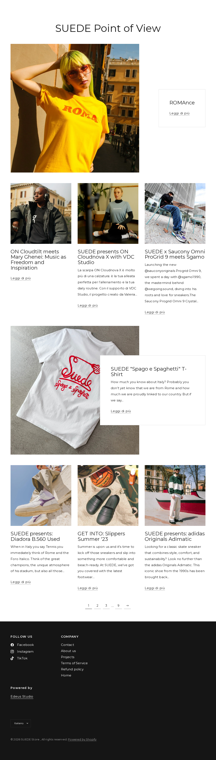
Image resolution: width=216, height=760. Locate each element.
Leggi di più (179, 113)
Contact (67, 645)
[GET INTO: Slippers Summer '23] (108, 495)
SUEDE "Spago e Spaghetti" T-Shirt (148, 371)
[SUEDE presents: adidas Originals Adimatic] (175, 495)
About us (68, 651)
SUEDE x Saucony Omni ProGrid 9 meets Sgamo (175, 254)
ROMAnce (182, 103)
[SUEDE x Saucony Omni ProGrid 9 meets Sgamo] (175, 213)
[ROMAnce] (75, 108)
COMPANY (70, 636)
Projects (67, 657)
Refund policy (72, 669)
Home (66, 675)
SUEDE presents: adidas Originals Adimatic (175, 536)
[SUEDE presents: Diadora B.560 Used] (41, 495)
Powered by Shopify (82, 739)
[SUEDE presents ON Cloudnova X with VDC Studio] (108, 213)
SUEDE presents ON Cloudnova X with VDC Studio (106, 256)
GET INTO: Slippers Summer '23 (101, 536)
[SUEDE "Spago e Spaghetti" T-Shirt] (75, 390)
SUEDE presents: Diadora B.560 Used (35, 536)
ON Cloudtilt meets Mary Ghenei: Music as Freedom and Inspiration (38, 259)
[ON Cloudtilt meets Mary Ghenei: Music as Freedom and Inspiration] (41, 213)
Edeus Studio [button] (22, 696)
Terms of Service (74, 663)
